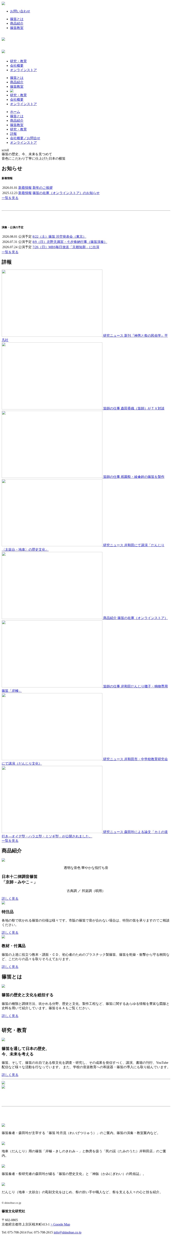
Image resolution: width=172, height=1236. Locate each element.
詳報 (13, 134)
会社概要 (16, 65)
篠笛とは (16, 19)
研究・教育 (18, 61)
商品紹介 (16, 23)
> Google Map (60, 1224)
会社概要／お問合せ (25, 138)
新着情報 (25, 187)
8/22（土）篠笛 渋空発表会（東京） (59, 236)
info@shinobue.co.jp (67, 1232)
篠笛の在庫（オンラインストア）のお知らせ (66, 193)
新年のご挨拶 (43, 187)
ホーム (15, 111)
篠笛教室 (16, 28)
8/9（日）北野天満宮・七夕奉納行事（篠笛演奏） (70, 242)
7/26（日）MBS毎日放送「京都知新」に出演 (66, 247)
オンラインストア (23, 70)
